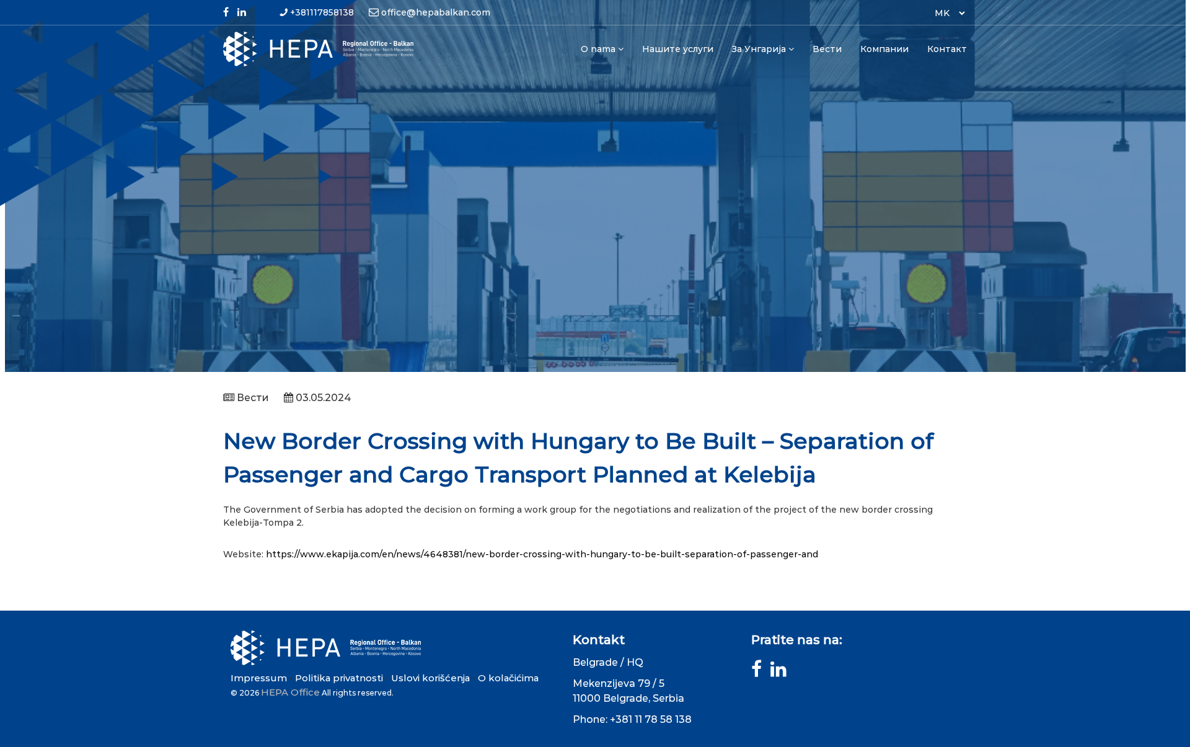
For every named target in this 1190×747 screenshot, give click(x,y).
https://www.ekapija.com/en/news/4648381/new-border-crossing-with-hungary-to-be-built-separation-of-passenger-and (542, 554)
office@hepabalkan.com (435, 12)
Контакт (947, 49)
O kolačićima (508, 678)
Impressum (259, 678)
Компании (884, 49)
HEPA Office (290, 692)
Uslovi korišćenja (430, 678)
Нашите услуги (677, 49)
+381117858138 (322, 12)
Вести (827, 49)
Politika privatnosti (339, 678)
